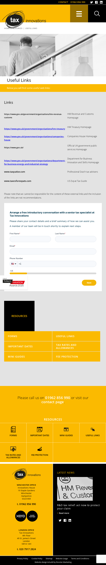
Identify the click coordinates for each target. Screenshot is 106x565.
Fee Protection (67, 356)
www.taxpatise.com (14, 171)
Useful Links (65, 336)
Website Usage (62, 558)
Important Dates (20, 346)
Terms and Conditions (80, 558)
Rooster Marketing (63, 562)
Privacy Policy (22, 558)
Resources (19, 316)
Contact (63, 2)
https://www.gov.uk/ (13, 147)
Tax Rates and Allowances (66, 346)
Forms (12, 336)
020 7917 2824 (27, 549)
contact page (52, 401)
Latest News (66, 472)
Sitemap (49, 558)
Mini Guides (16, 356)
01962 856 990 (78, 2)
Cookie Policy (36, 558)
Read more (64, 513)
